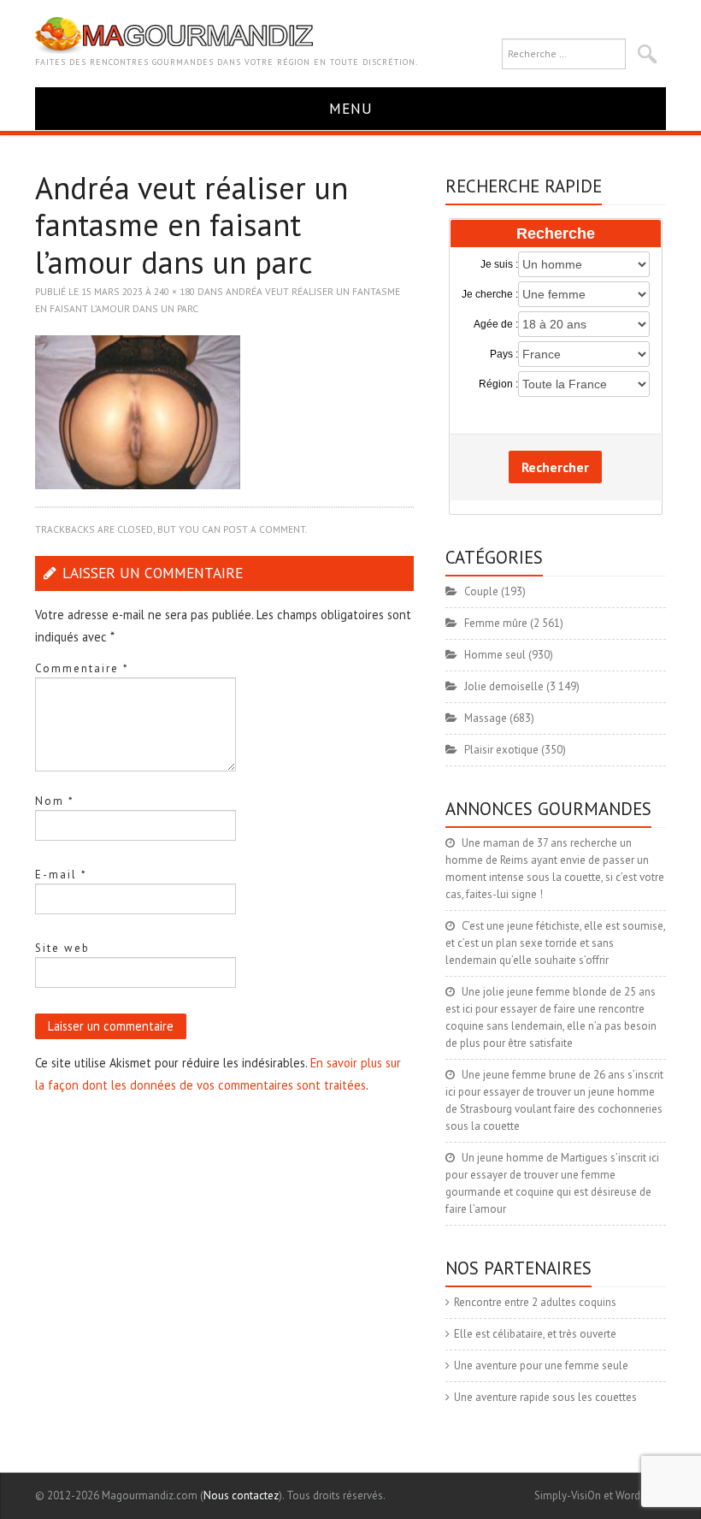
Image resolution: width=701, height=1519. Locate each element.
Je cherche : (489, 294)
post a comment (264, 529)
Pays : (503, 354)
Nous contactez (241, 1495)
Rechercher (555, 467)
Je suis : (498, 264)
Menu (351, 108)
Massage (485, 718)
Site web (62, 948)
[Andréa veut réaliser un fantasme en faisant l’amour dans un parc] (137, 411)
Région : (498, 384)
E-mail (61, 874)
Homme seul (495, 654)
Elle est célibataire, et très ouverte (535, 1334)
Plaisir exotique (501, 749)
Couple (481, 591)
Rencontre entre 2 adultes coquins (535, 1302)
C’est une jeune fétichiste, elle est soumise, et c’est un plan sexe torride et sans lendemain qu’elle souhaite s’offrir (555, 943)
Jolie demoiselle (504, 686)
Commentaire (82, 668)
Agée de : (495, 324)
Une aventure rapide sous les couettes (545, 1397)
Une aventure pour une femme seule (541, 1365)
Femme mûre (495, 623)
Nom (54, 801)
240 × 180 (174, 291)
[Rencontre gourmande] (174, 35)
